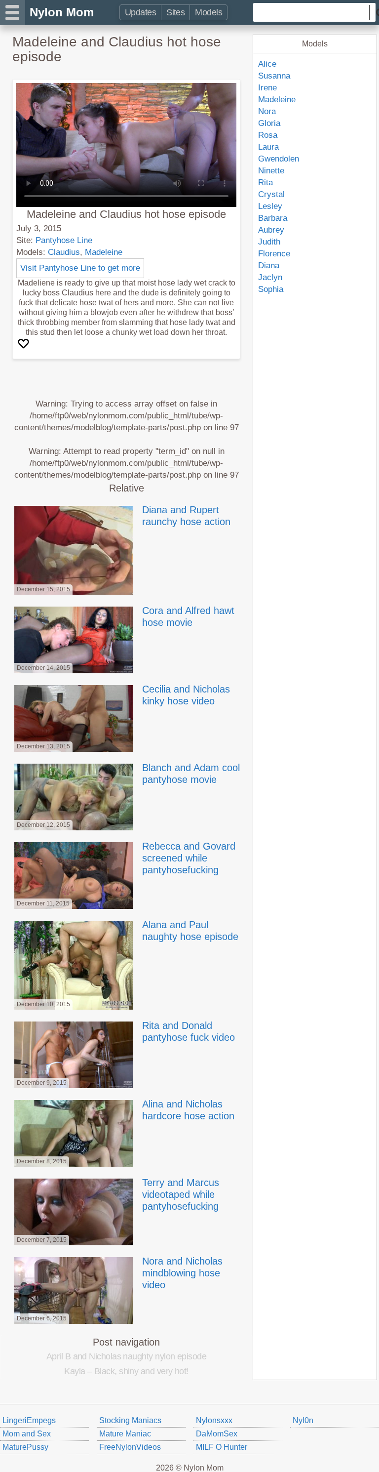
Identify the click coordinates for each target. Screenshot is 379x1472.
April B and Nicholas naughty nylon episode (126, 1356)
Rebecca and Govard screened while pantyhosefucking (188, 858)
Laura (268, 147)
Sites (175, 12)
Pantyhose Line (64, 240)
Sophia (270, 289)
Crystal (271, 194)
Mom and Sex (26, 1434)
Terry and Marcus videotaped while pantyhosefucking (180, 1194)
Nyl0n (303, 1420)
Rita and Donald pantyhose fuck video (188, 1031)
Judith (269, 241)
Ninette (271, 170)
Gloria (269, 123)
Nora (267, 111)
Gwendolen (278, 159)
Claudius (64, 252)
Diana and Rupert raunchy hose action (186, 515)
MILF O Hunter (221, 1447)
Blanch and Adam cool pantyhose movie (191, 773)
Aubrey (271, 230)
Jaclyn (270, 277)
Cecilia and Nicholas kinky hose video (186, 695)
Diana (268, 265)
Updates (140, 12)
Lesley (270, 206)
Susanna (274, 76)
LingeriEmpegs (29, 1420)
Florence (274, 253)
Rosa (267, 135)
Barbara (272, 218)
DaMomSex (216, 1434)
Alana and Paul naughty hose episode (190, 930)
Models (208, 12)
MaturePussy (25, 1447)
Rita (265, 182)
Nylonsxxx (214, 1420)
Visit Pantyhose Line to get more (80, 268)
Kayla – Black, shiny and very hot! (126, 1371)
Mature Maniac (125, 1434)
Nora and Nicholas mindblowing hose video (182, 1273)
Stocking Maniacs (130, 1420)
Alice (267, 64)
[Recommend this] (24, 343)
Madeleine (103, 252)
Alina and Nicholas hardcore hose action (188, 1110)
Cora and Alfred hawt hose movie (188, 616)
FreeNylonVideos (130, 1447)
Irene (267, 87)
